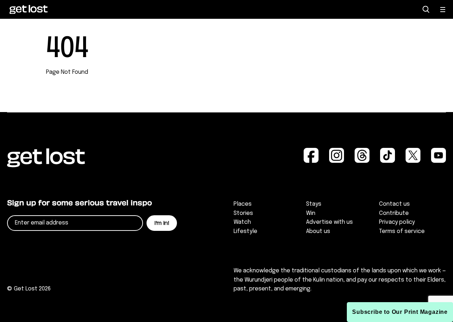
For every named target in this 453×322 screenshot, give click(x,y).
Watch (242, 222)
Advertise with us (329, 222)
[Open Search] (426, 9)
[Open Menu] (443, 9)
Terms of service (402, 231)
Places (243, 204)
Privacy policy (397, 222)
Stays (313, 204)
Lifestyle (245, 231)
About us (318, 231)
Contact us (394, 204)
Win (310, 213)
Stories (243, 213)
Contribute (394, 213)
